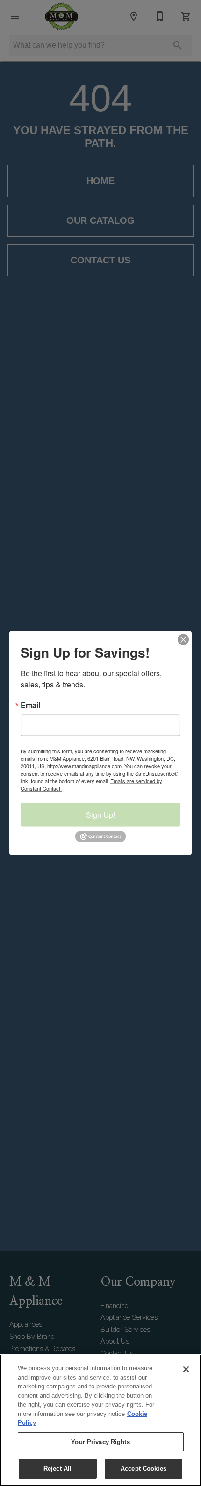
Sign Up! (100, 814)
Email (30, 705)
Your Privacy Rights (100, 1441)
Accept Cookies (143, 1468)
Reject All (57, 1468)
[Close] (186, 1369)
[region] (100, 1420)
